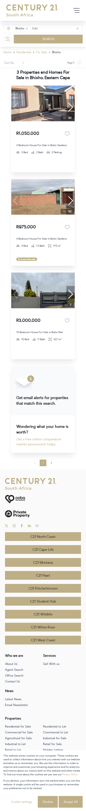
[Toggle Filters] (7, 39)
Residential (23, 52)
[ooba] (43, 499)
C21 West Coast (43, 640)
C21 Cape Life (43, 549)
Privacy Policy (70, 774)
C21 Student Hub (43, 601)
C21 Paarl (43, 575)
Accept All (71, 802)
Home (7, 52)
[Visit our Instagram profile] (14, 525)
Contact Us (12, 681)
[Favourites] (67, 133)
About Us (11, 664)
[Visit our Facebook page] (21, 525)
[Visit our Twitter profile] (6, 525)
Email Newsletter (16, 705)
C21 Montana (43, 562)
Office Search (14, 676)
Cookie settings (21, 802)
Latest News (13, 699)
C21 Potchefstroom (43, 588)
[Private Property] (43, 513)
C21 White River (43, 627)
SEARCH (48, 39)
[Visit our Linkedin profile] (29, 525)
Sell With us (51, 664)
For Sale (41, 52)
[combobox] (49, 29)
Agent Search (14, 670)
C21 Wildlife (43, 614)
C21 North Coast (43, 536)
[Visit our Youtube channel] (37, 525)
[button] (26, 28)
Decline (48, 802)
